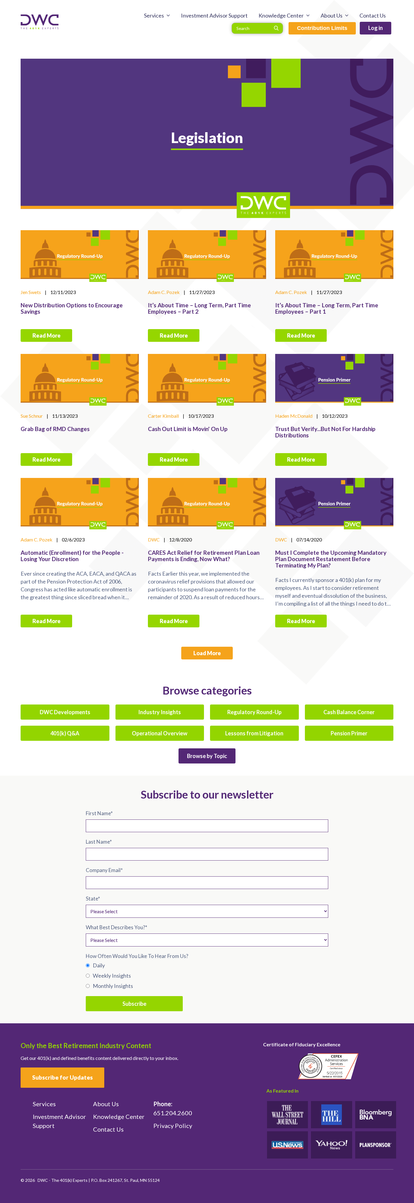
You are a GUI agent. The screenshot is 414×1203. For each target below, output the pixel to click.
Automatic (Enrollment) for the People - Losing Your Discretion (72, 555)
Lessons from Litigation (254, 733)
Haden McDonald (293, 416)
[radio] (207, 965)
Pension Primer (349, 733)
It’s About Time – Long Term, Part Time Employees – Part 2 (199, 308)
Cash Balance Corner (349, 712)
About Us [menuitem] (331, 15)
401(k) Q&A (64, 733)
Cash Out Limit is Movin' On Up (188, 428)
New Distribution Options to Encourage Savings (72, 308)
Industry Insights (159, 712)
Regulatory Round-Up (254, 712)
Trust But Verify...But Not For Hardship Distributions (325, 432)
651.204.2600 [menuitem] (172, 1108)
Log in (375, 28)
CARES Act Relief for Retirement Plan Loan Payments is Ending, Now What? (203, 555)
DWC (154, 539)
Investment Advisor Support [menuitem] (214, 15)
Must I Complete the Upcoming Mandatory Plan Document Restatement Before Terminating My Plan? (330, 559)
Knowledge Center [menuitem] (281, 15)
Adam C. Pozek (164, 292)
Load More (207, 653)
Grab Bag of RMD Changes (55, 428)
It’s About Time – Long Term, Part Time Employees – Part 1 (326, 308)
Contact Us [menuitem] (372, 15)
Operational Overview (159, 733)
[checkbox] (207, 975)
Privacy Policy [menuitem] (172, 1125)
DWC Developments (65, 712)
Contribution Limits (322, 28)
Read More (46, 335)
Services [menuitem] (154, 15)
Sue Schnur (32, 416)
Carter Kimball (163, 416)
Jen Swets (31, 292)
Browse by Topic (207, 756)
